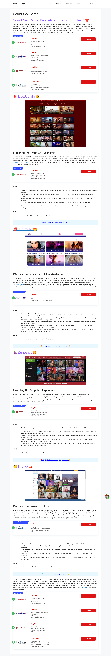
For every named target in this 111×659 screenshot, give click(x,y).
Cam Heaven (19, 4)
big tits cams (84, 587)
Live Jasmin (35, 38)
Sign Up (88, 39)
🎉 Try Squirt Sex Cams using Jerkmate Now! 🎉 (55, 346)
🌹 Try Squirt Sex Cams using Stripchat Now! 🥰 (55, 460)
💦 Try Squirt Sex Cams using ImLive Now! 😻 (55, 574)
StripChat (34, 67)
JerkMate (34, 53)
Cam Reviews (90, 3)
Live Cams (79, 3)
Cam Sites (69, 3)
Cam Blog (58, 3)
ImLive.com (35, 81)
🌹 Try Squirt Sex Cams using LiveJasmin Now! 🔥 (55, 222)
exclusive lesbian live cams (21, 162)
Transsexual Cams (18, 284)
